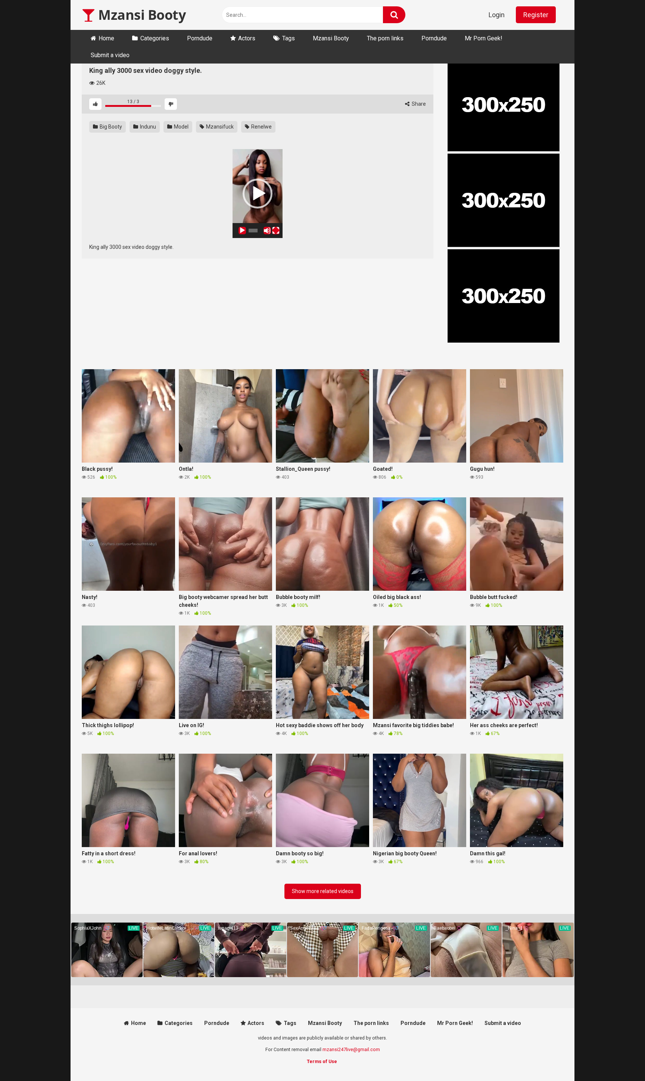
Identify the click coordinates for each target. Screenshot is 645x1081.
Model (180, 127)
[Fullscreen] (276, 230)
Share (418, 104)
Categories (154, 38)
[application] (258, 193)
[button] (257, 194)
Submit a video (110, 55)
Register (535, 15)
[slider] (253, 230)
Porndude (199, 38)
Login (497, 15)
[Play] (242, 230)
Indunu (147, 127)
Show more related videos (322, 891)
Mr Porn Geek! (483, 38)
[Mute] (267, 230)
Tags (288, 38)
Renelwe (261, 127)
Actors (246, 38)
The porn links (385, 38)
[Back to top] (620, 1058)
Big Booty (110, 127)
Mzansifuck (219, 127)
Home (106, 38)
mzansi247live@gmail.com (351, 1049)
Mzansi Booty (140, 15)
